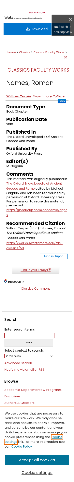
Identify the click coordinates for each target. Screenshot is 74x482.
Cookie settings (37, 472)
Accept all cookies (37, 460)
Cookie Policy (21, 446)
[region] (37, 444)
